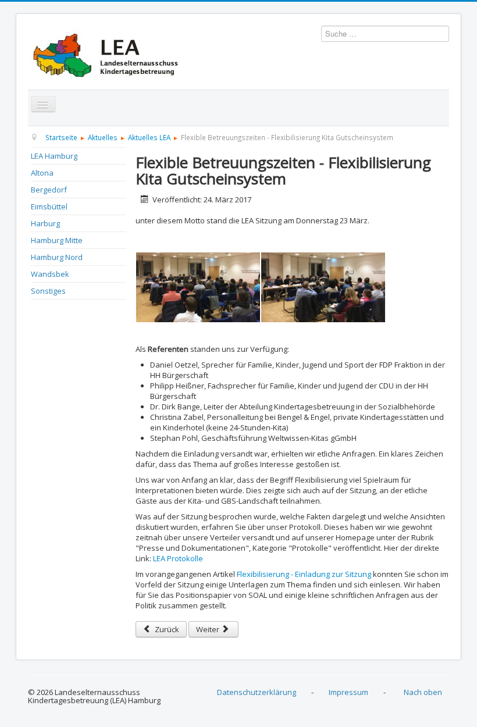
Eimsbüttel (49, 206)
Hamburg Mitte (57, 240)
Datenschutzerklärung (256, 692)
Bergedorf (49, 189)
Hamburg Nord (57, 257)
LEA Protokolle (178, 558)
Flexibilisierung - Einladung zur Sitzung (304, 574)
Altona (42, 173)
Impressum (348, 692)
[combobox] (385, 34)
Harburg (45, 223)
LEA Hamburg (54, 156)
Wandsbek (50, 274)
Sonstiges (48, 291)
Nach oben (423, 692)
